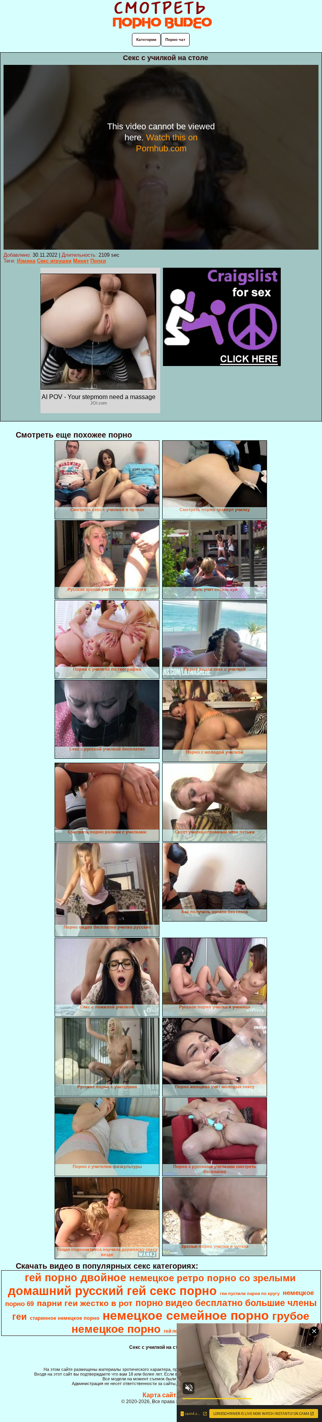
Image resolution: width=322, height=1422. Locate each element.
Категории (146, 39)
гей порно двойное (75, 1278)
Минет (81, 261)
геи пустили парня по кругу (250, 1293)
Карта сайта (161, 1395)
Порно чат (175, 39)
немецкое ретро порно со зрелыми (212, 1278)
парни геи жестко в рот (84, 1303)
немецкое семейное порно (185, 1315)
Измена (26, 261)
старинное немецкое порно (64, 1318)
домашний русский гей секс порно (112, 1290)
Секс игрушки (54, 261)
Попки (98, 261)
